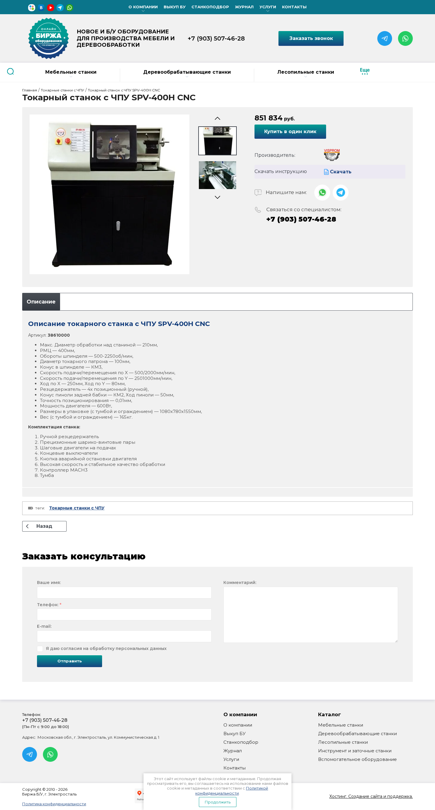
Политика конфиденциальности (54, 803)
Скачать (341, 172)
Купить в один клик (290, 131)
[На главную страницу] (48, 38)
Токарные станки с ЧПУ (76, 508)
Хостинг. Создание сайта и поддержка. (371, 796)
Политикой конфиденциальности (231, 790)
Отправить (69, 661)
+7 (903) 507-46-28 (216, 38)
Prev (217, 118)
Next (217, 197)
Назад (44, 526)
